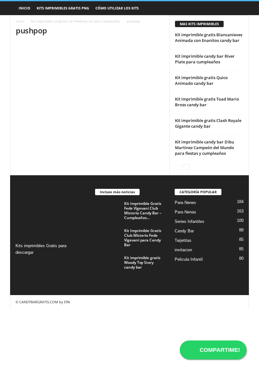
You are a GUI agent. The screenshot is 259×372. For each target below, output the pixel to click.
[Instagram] (21, 264)
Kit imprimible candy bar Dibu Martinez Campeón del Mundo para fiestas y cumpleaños (204, 147)
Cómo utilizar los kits (117, 8)
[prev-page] (178, 166)
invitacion (183, 249)
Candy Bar (184, 231)
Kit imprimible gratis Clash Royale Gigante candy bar (208, 123)
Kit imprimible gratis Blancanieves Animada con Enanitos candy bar (208, 37)
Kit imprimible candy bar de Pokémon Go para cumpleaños (75, 21)
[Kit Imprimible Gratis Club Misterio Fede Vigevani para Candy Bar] (107, 237)
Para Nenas (185, 212)
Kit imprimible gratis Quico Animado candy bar (201, 80)
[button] (239, 8)
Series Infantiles (189, 221)
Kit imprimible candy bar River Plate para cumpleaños (205, 59)
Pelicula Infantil (189, 259)
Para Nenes (185, 202)
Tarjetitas (183, 240)
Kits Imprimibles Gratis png (63, 8)
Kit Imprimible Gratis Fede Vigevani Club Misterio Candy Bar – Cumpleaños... (142, 210)
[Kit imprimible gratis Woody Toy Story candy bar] (107, 264)
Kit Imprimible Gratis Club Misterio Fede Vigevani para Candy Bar (142, 237)
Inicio (24, 8)
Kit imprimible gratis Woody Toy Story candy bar (142, 262)
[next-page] (186, 166)
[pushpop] (90, 65)
